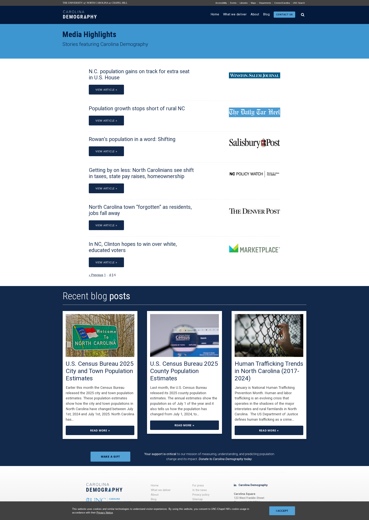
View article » (106, 89)
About (255, 14)
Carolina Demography (253, 485)
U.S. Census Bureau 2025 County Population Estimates (184, 371)
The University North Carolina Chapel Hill (95, 3)
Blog (266, 14)
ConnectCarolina (282, 3)
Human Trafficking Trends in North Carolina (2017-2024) (269, 371)
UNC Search (299, 3)
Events (233, 3)
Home (215, 14)
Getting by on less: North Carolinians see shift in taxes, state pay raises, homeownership (141, 173)
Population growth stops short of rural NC (137, 108)
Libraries (244, 3)
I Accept (282, 510)
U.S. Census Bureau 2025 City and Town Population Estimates (100, 371)
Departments (265, 3)
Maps (253, 3)
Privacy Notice (104, 512)
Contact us (284, 14)
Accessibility (221, 3)
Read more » (100, 430)
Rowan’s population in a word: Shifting (132, 139)
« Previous (96, 275)
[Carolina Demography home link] (80, 22)
